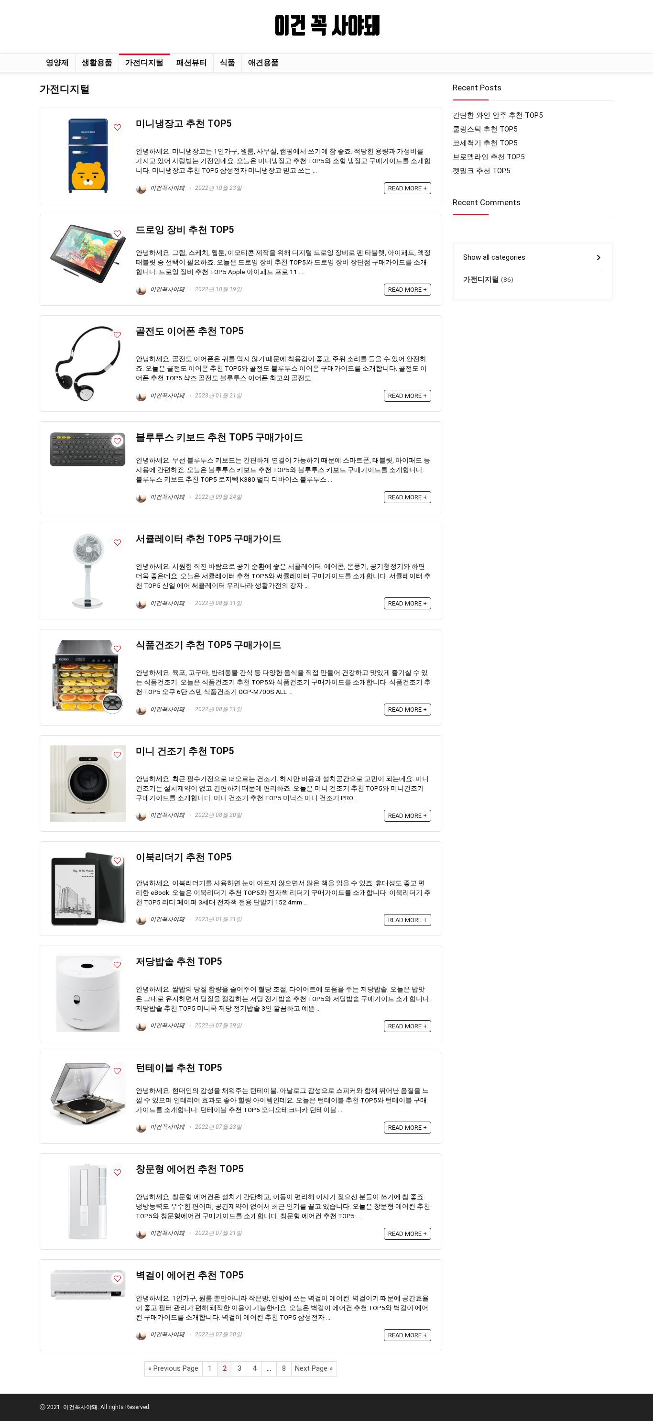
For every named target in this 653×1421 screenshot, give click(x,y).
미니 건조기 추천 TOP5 (185, 751)
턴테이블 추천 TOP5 (179, 1067)
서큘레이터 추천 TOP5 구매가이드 (209, 538)
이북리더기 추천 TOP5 (183, 857)
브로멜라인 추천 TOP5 (488, 157)
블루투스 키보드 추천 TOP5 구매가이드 (219, 437)
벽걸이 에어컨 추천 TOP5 (189, 1275)
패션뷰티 (191, 62)
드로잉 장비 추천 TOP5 (185, 229)
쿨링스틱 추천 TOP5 (485, 129)
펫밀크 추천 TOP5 (481, 170)
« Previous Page (173, 1368)
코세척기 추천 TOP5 (485, 143)
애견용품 (263, 62)
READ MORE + (407, 188)
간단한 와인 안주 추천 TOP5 (498, 115)
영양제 (57, 62)
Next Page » (314, 1368)
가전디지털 (144, 62)
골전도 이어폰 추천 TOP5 (189, 331)
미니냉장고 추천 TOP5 (183, 123)
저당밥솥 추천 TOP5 (179, 961)
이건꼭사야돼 (167, 188)
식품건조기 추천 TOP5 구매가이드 (209, 644)
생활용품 (97, 62)
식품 (227, 62)
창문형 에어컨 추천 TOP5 (189, 1169)
